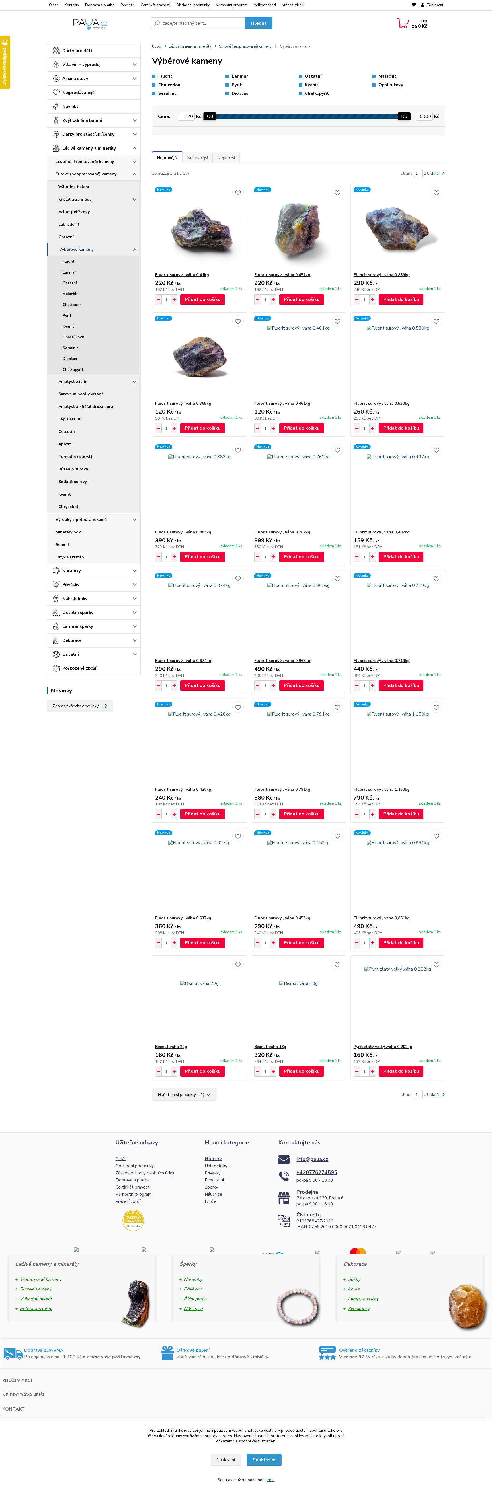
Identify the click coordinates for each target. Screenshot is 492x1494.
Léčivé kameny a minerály (89, 148)
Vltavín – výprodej (81, 64)
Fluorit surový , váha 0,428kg (183, 789)
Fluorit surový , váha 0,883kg (183, 532)
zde (270, 1480)
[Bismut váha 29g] (199, 1000)
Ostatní (66, 237)
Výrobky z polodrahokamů (81, 519)
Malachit (70, 294)
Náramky (71, 571)
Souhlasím (264, 1460)
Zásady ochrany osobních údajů (145, 1173)
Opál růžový (73, 337)
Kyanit (68, 326)
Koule (354, 1289)
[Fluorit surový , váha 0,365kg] (199, 356)
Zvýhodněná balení (82, 120)
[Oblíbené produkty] (413, 5)
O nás (54, 5)
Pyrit (67, 315)
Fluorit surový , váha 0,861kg (382, 918)
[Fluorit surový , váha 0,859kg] (398, 228)
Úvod (156, 46)
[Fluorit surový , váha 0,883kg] (199, 485)
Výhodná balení (73, 187)
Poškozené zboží (79, 668)
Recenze (127, 5)
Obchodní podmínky (193, 5)
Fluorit (69, 261)
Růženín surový (73, 469)
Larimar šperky (77, 626)
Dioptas (70, 358)
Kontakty (72, 5)
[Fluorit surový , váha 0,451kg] (298, 228)
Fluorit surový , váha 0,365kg (183, 403)
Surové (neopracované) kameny (86, 174)
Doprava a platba (99, 5)
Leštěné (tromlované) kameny (85, 161)
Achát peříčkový (74, 212)
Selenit (63, 544)
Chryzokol (68, 506)
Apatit (64, 444)
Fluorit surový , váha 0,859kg (382, 275)
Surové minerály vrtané (81, 394)
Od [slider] (210, 116)
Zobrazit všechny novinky (76, 706)
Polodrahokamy (36, 1309)
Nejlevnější (197, 158)
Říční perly (195, 1299)
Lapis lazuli (69, 419)
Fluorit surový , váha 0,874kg (183, 660)
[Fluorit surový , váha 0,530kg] (398, 356)
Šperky (211, 1187)
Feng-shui (214, 1180)
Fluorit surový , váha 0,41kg (182, 275)
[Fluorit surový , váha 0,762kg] (298, 485)
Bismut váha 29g (171, 1046)
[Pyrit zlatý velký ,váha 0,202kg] (398, 1000)
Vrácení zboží (293, 5)
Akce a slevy (75, 78)
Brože (210, 1201)
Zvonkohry (358, 1309)
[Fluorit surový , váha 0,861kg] (398, 871)
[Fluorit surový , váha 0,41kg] (199, 228)
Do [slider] (404, 116)
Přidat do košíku (202, 299)
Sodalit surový (72, 481)
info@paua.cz (312, 1159)
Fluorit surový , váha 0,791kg (282, 789)
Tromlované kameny (41, 1279)
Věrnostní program (232, 5)
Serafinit (70, 348)
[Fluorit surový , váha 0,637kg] (199, 871)
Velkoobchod (265, 5)
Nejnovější (167, 158)
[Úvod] (96, 23)
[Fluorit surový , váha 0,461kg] (298, 356)
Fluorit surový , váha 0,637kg (183, 918)
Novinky (70, 106)
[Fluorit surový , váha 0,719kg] (398, 614)
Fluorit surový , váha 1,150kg (382, 789)
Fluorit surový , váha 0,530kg (382, 403)
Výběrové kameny (76, 249)
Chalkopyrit (73, 369)
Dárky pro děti (77, 51)
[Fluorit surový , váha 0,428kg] (199, 742)
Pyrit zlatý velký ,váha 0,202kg (383, 1046)
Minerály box (68, 532)
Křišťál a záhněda (75, 199)
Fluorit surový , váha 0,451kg (282, 275)
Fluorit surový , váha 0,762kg (282, 532)
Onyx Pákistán (70, 557)
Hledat (258, 23)
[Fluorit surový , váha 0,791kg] (298, 742)
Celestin (66, 431)
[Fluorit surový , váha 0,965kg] (298, 614)
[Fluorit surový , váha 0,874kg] (199, 614)
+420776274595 (316, 1172)
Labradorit (68, 224)
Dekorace (72, 640)
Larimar (69, 272)
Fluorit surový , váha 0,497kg (382, 532)
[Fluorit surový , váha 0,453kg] (298, 871)
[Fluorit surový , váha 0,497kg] (398, 485)
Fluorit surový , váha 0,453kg (282, 918)
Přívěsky (70, 584)
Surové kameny (36, 1289)
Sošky (354, 1279)
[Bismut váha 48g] (298, 1000)
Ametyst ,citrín (73, 381)
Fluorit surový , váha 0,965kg (282, 660)
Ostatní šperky (77, 612)
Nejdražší (226, 158)
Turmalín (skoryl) (75, 456)
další (435, 173)
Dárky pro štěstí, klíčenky (88, 134)
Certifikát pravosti (155, 5)
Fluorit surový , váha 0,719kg (382, 660)
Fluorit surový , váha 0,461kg (282, 403)
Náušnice (213, 1194)
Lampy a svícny (363, 1299)
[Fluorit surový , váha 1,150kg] (398, 742)
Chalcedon (72, 304)
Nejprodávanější (78, 92)
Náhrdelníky (74, 598)
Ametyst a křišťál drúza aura (85, 406)
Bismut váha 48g (270, 1046)
